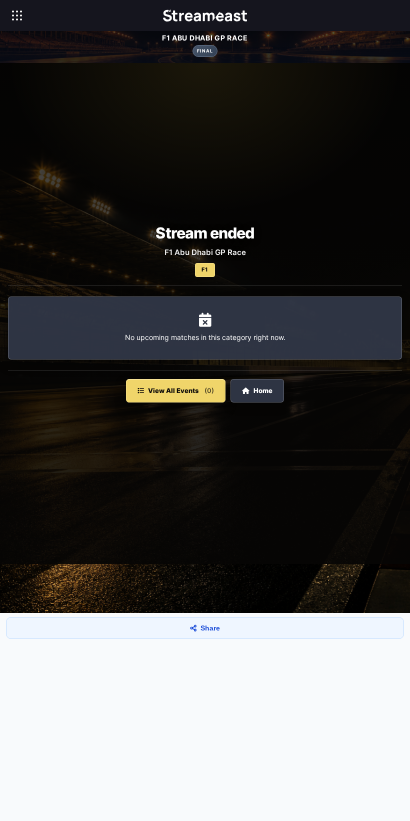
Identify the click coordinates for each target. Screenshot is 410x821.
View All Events (181, 390)
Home (263, 390)
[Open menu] (17, 16)
